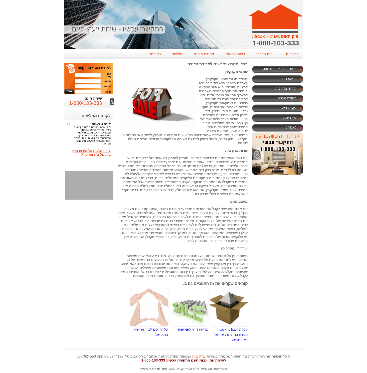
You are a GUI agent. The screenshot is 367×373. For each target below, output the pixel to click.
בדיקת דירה (289, 79)
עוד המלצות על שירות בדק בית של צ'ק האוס (91, 152)
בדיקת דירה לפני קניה (193, 329)
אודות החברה (265, 54)
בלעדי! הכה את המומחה (280, 69)
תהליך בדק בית (286, 88)
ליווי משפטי (289, 118)
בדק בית (292, 54)
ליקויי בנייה (289, 108)
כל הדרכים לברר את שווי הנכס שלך (151, 332)
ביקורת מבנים (287, 98)
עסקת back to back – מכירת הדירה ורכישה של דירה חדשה (231, 335)
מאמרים (291, 127)
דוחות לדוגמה (234, 54)
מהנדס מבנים (204, 54)
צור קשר (155, 54)
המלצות (178, 54)
